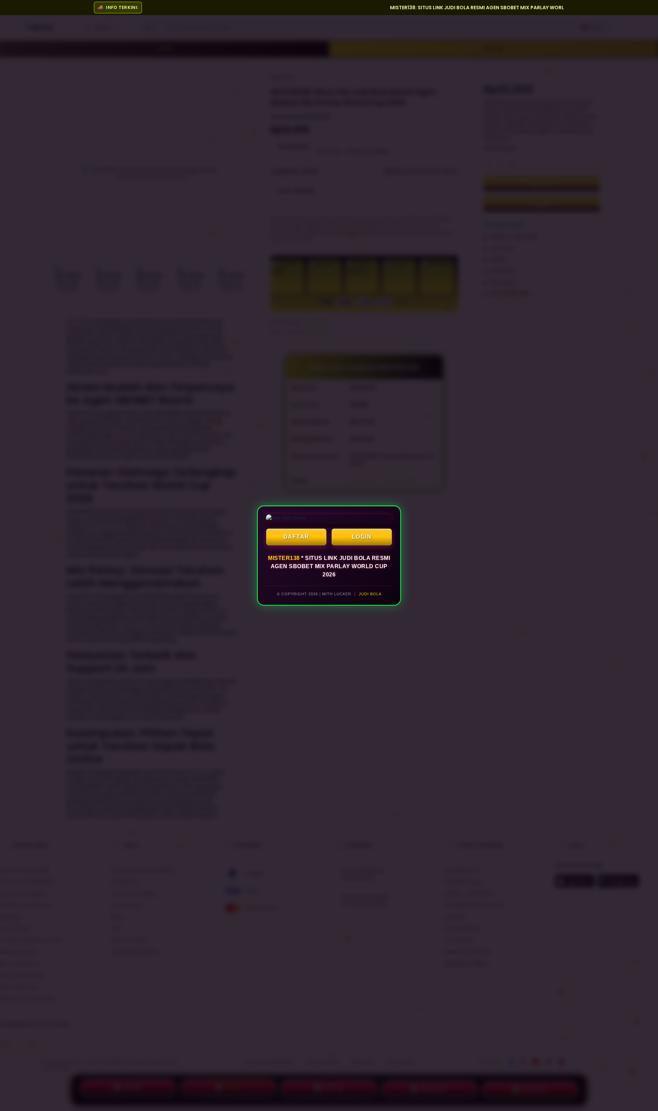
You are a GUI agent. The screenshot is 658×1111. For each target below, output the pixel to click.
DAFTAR (296, 537)
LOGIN (362, 537)
